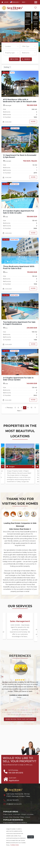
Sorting (6, 67)
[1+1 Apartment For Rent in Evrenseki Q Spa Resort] (20, 139)
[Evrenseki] (19, 454)
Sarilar (10, 814)
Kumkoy (16, 817)
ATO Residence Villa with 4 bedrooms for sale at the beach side (19, 100)
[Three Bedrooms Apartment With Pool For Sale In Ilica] (20, 251)
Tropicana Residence (21, 822)
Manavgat (17, 814)
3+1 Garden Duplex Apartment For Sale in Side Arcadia (18, 212)
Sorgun (24, 814)
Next (19, 411)
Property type (10, 53)
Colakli (6, 817)
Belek (22, 817)
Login (6, 2)
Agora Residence (9, 822)
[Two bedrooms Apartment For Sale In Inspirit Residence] (20, 306)
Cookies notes (14, 845)
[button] (3, 32)
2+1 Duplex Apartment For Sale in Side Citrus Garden (18, 379)
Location (8, 46)
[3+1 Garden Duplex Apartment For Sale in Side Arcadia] (20, 195)
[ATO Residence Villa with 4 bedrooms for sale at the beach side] (20, 84)
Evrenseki (30, 814)
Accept (30, 837)
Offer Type (25, 46)
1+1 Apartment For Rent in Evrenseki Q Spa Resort (19, 156)
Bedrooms (25, 53)
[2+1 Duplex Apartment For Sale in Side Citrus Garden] (20, 362)
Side (5, 814)
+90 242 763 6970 (12, 800)
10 (31, 407)
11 (35, 407)
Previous (10, 407)
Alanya (28, 817)
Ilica (11, 817)
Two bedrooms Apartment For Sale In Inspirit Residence (19, 323)
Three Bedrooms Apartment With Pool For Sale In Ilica (18, 267)
